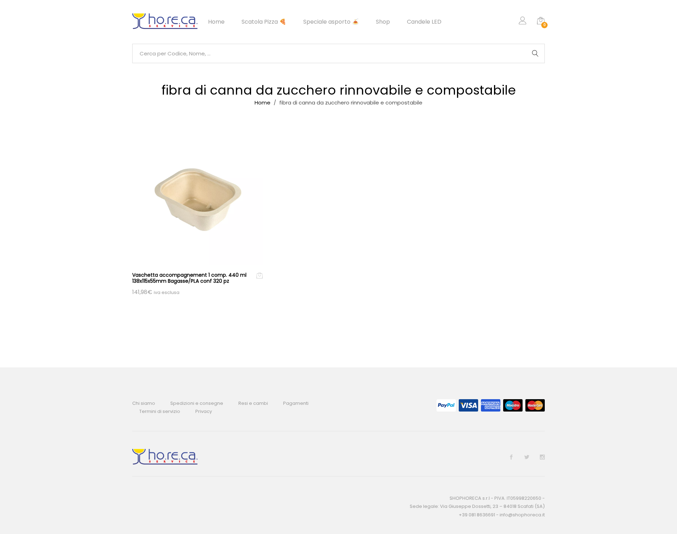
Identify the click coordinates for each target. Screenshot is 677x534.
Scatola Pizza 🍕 (264, 22)
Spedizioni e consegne (196, 403)
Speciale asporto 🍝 (331, 22)
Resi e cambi (253, 403)
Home (216, 22)
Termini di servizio (159, 411)
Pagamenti (296, 403)
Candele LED (424, 22)
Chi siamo (143, 403)
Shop (383, 22)
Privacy (203, 411)
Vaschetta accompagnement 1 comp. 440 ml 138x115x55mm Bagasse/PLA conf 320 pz (189, 277)
